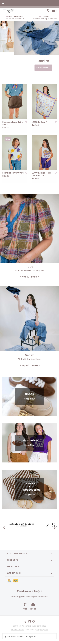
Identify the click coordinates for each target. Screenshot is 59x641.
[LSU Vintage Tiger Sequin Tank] (44, 152)
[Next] (55, 527)
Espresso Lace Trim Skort (12, 123)
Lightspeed (42, 629)
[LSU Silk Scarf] (44, 101)
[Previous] (4, 527)
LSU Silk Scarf (39, 122)
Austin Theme (17, 629)
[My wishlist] (48, 10)
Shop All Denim (28, 365)
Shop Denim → (30, 67)
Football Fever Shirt (13, 173)
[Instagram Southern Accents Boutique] (33, 621)
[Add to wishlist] (26, 122)
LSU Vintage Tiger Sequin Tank (41, 174)
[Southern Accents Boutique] (10, 10)
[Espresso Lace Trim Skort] (14, 101)
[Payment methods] (10, 580)
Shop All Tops (28, 276)
